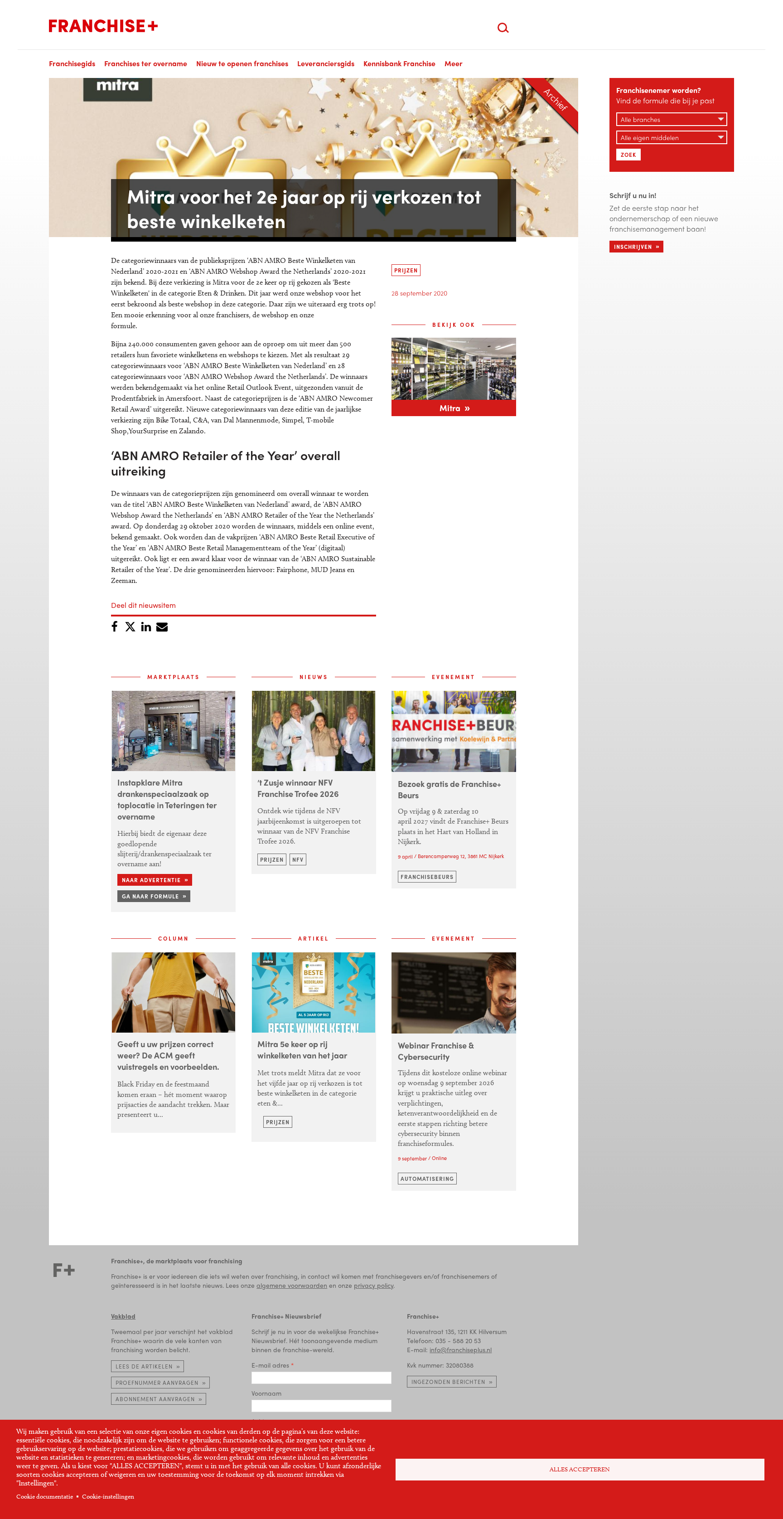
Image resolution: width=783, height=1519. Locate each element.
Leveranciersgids (325, 63)
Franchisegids (72, 63)
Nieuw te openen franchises (242, 63)
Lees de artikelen (144, 1366)
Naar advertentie (151, 880)
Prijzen (406, 270)
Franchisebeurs (427, 877)
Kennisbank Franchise (399, 63)
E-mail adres (270, 1364)
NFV (298, 859)
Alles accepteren (580, 1469)
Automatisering (427, 1178)
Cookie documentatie (44, 1496)
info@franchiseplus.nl (461, 1349)
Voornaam (266, 1393)
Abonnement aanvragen (155, 1399)
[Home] (103, 25)
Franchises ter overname (145, 63)
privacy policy (373, 1285)
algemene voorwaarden (291, 1285)
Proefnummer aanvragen (157, 1382)
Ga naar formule (150, 896)
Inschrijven (633, 247)
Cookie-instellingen (108, 1496)
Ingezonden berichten (448, 1382)
